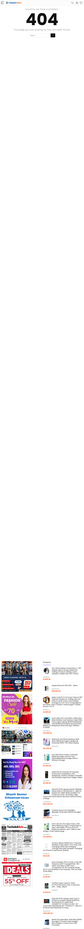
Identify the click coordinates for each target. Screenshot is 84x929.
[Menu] (2, 3)
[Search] (72, 3)
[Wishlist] (81, 3)
